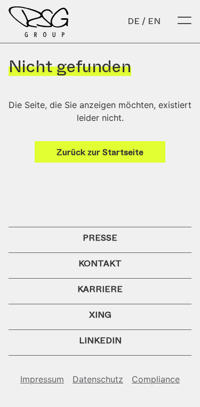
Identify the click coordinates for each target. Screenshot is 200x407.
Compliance (156, 379)
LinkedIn (100, 340)
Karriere (100, 289)
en (154, 21)
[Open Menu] (184, 21)
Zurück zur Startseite (100, 152)
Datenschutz (98, 379)
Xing (100, 315)
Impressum (42, 379)
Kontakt (100, 263)
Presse (100, 238)
